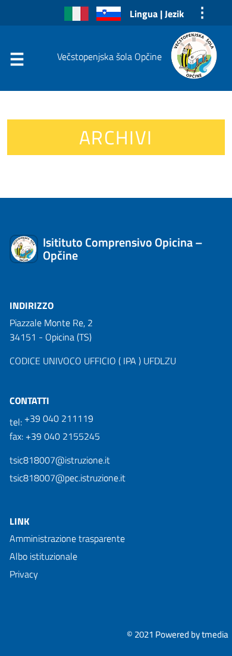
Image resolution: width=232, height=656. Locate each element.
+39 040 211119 (58, 418)
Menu (17, 62)
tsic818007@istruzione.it (60, 460)
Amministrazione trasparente (67, 538)
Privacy (24, 574)
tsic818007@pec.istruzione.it (68, 478)
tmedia (215, 634)
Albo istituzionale (43, 556)
